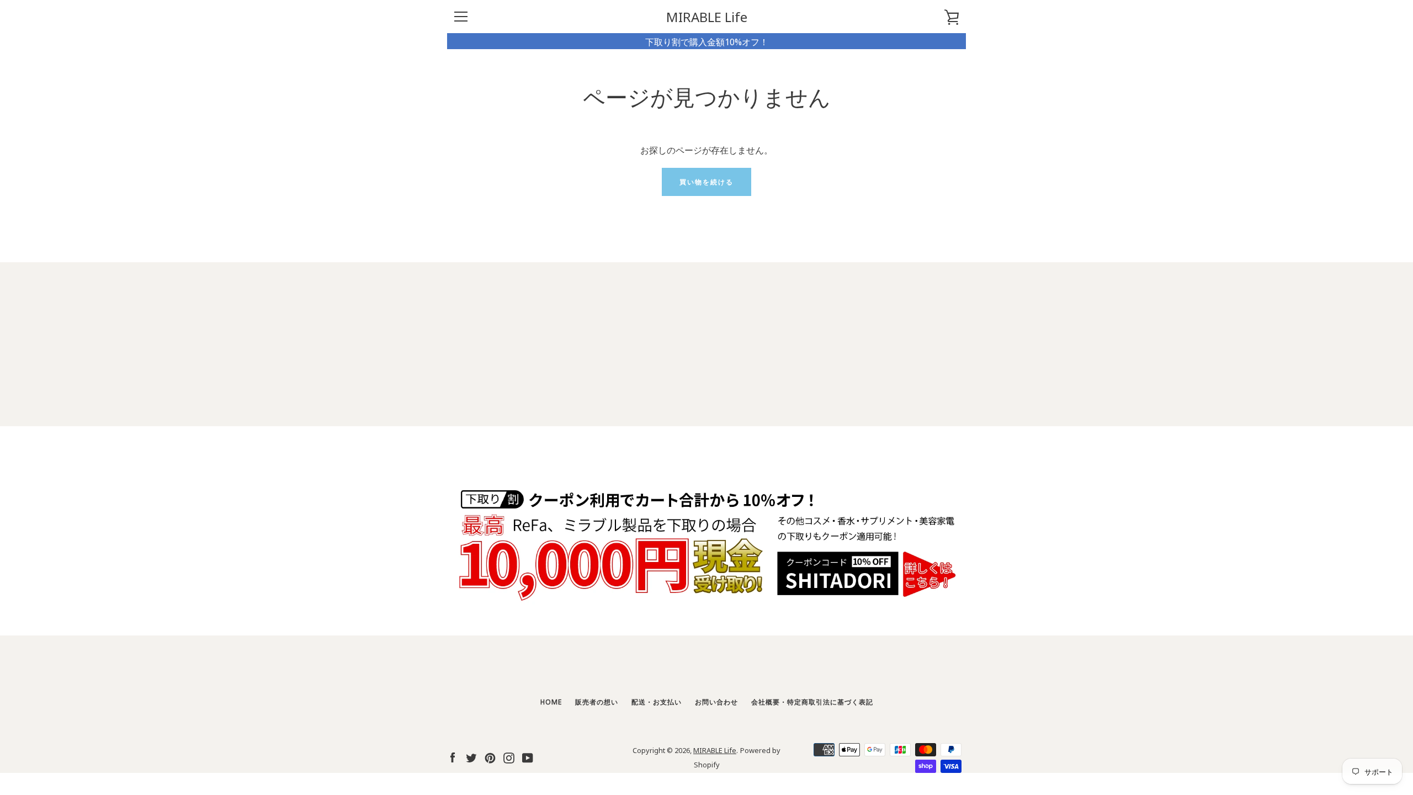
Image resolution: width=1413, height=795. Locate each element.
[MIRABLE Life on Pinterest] (490, 756)
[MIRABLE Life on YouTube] (527, 756)
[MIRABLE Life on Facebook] (452, 756)
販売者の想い (596, 701)
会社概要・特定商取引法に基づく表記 (812, 701)
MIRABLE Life (706, 17)
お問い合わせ (716, 701)
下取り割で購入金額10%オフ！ (706, 41)
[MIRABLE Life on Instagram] (508, 756)
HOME (551, 701)
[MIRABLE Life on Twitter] (471, 756)
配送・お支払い (656, 701)
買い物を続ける (706, 181)
